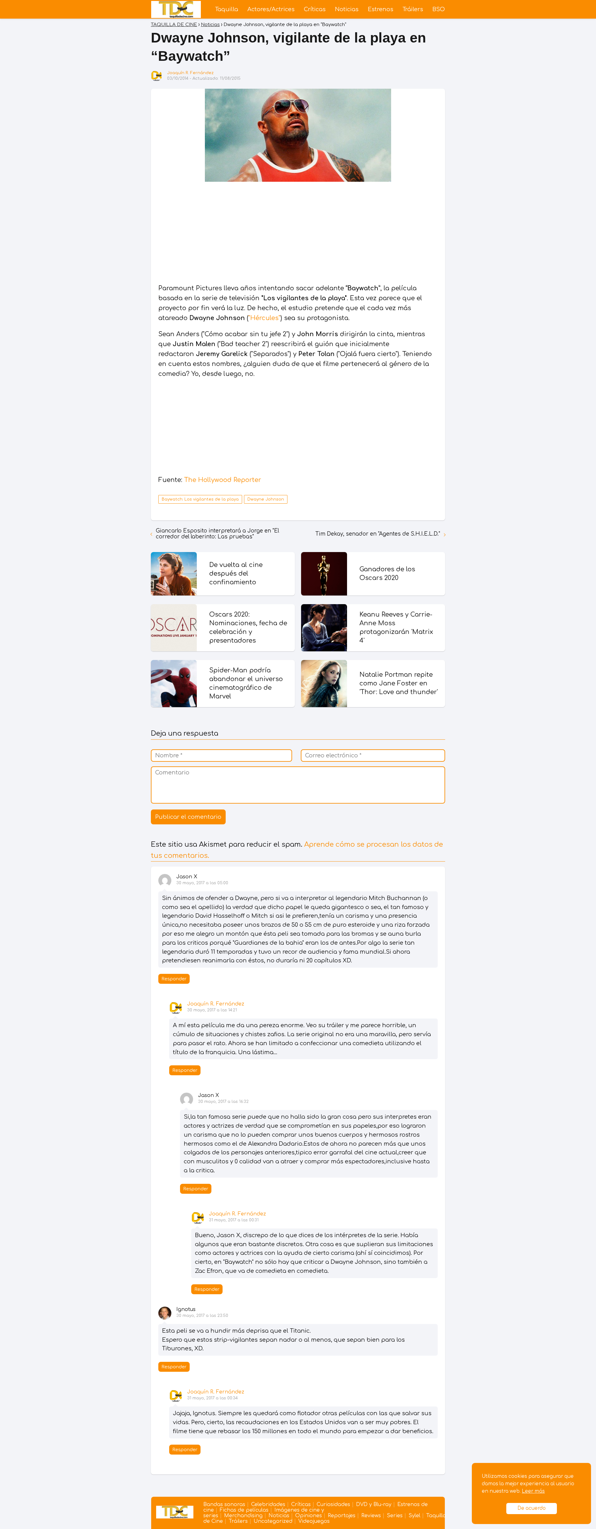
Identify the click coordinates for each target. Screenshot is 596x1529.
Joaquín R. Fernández (190, 73)
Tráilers (413, 9)
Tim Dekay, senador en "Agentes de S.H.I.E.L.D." (377, 534)
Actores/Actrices (271, 9)
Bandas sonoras (224, 1504)
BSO (438, 9)
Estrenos (380, 9)
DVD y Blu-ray (373, 1504)
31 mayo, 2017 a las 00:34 (212, 1398)
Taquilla (226, 9)
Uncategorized (273, 1521)
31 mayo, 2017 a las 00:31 (234, 1220)
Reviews (371, 1515)
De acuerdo (531, 1508)
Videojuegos (314, 1521)
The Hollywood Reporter (222, 480)
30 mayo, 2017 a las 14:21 (212, 1010)
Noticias (347, 9)
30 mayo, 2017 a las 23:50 (202, 1315)
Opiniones (308, 1515)
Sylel (414, 1515)
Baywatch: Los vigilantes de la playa (200, 499)
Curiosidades (333, 1504)
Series (395, 1515)
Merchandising (243, 1515)
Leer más (533, 1491)
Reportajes (341, 1515)
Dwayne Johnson (265, 499)
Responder (174, 978)
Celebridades (268, 1504)
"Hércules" (264, 318)
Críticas (315, 9)
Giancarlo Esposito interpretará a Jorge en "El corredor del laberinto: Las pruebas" (217, 534)
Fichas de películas (244, 1510)
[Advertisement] (298, 233)
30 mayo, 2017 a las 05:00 (202, 883)
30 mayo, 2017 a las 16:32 (223, 1101)
